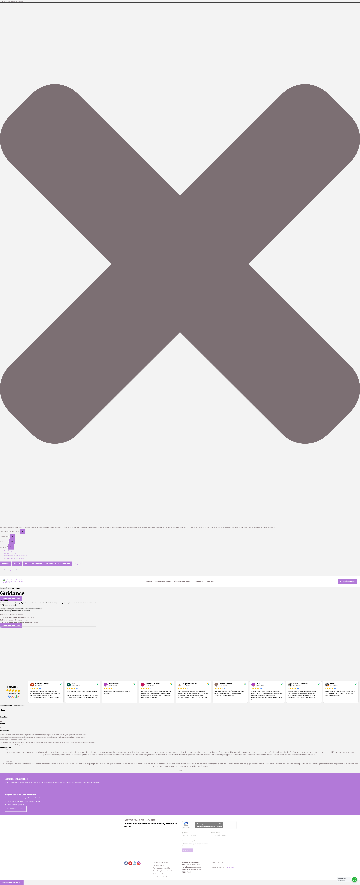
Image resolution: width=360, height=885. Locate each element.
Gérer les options (9, 551)
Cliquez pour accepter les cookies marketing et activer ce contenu (209, 825)
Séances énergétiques (182, 581)
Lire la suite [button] (33, 700)
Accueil (149, 581)
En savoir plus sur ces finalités (14, 558)
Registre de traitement (160, 874)
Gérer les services (10, 553)
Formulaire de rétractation (161, 877)
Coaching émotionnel (163, 581)
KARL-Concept (229, 867)
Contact (210, 581)
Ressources (199, 581)
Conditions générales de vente (162, 871)
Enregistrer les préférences (58, 564)
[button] (180, 264)
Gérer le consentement (11, 883)
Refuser (17, 564)
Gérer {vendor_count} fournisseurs (15, 556)
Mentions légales (158, 865)
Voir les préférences (33, 564)
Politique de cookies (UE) (161, 862)
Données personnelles (11, 570)
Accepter (5, 564)
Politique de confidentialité (161, 868)
